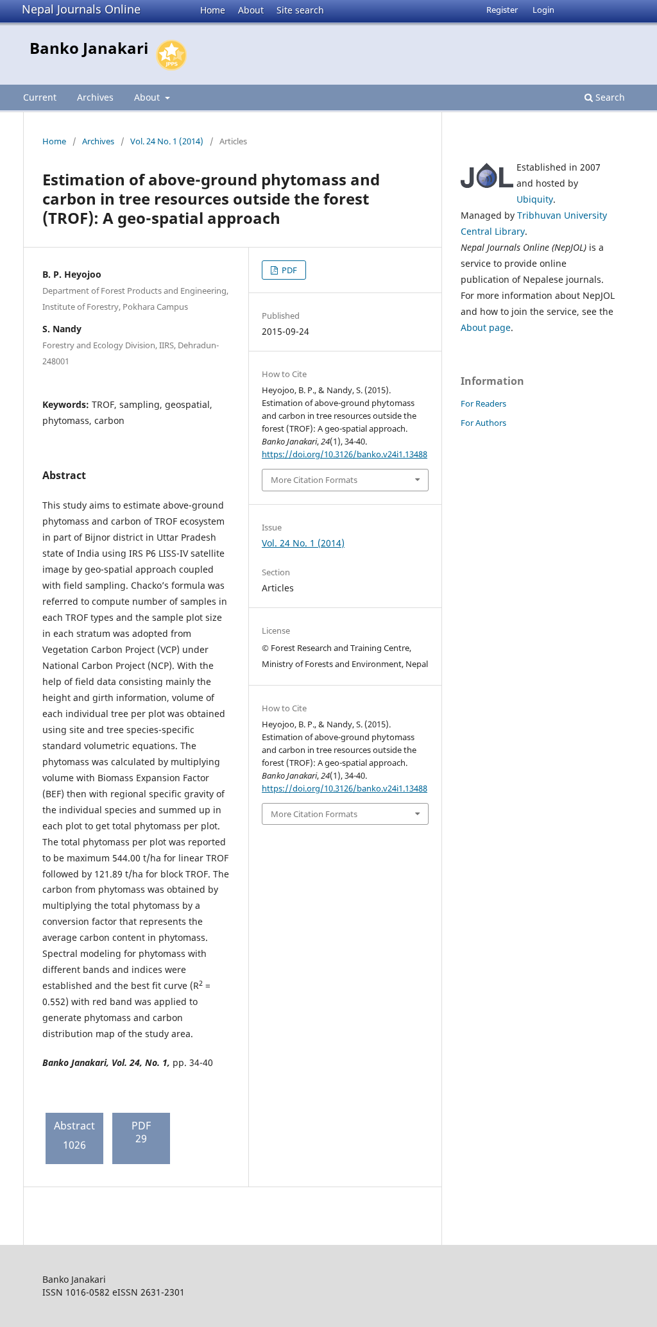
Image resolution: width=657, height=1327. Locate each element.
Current (39, 97)
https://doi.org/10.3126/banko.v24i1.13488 (344, 454)
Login (543, 9)
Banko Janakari (89, 47)
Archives (95, 97)
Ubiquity (534, 199)
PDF (288, 270)
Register (502, 9)
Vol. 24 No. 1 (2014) (166, 141)
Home (212, 10)
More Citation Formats (314, 480)
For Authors (483, 422)
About (251, 10)
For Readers (483, 403)
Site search (300, 10)
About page (486, 327)
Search (609, 97)
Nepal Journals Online (81, 9)
